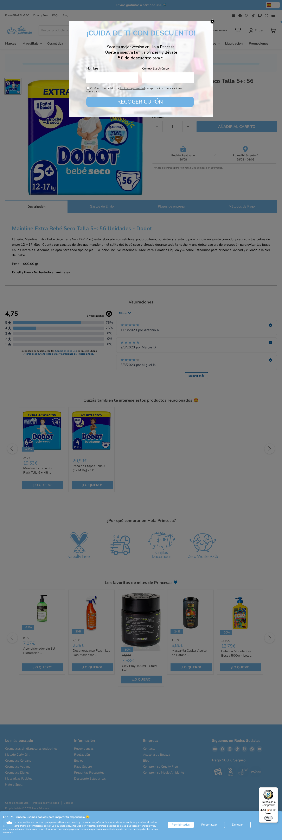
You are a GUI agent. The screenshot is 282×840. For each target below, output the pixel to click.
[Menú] (275, 789)
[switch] (268, 818)
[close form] (212, 21)
